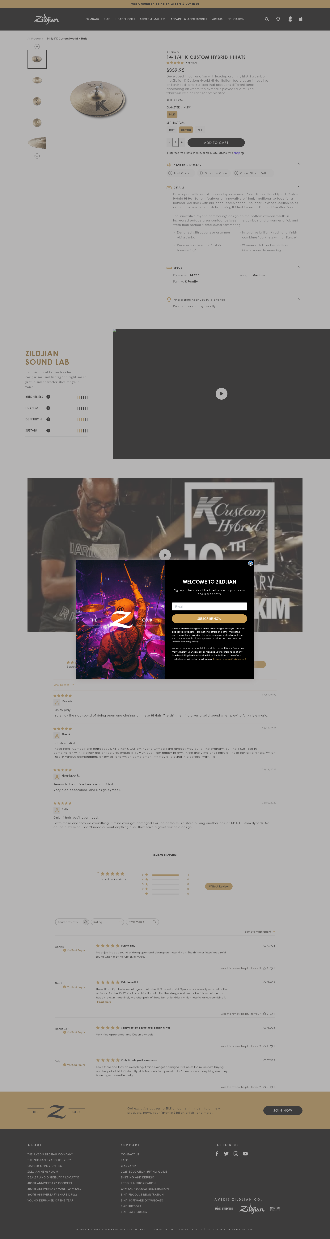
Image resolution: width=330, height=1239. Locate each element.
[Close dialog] (250, 563)
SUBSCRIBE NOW (209, 619)
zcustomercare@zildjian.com (229, 659)
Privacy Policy (231, 648)
